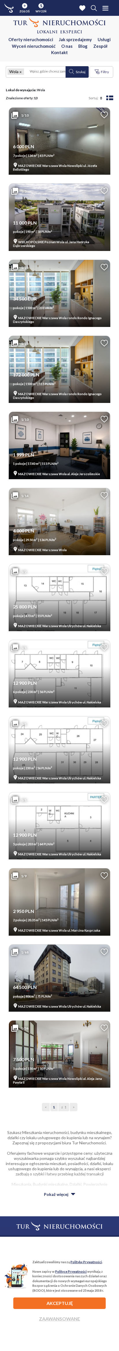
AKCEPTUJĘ (60, 1303)
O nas (66, 46)
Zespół (100, 46)
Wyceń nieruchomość (33, 46)
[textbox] (45, 72)
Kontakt (59, 52)
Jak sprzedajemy (75, 39)
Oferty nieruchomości (30, 39)
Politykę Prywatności (86, 1262)
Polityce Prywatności (71, 1271)
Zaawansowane (59, 1318)
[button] (20, 72)
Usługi (104, 39)
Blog (83, 46)
